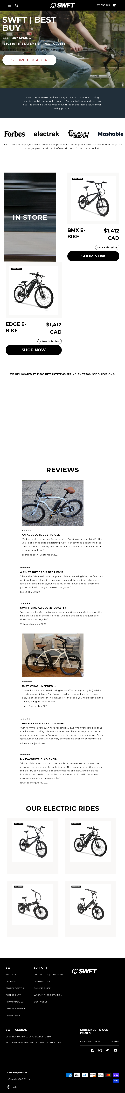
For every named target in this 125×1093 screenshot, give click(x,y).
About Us (11, 974)
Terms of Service (16, 1008)
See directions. (103, 374)
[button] (9, 5)
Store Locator (15, 988)
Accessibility (13, 995)
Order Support (43, 981)
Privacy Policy (14, 1002)
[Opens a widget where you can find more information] (12, 1087)
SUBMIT (115, 1042)
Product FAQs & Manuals (49, 974)
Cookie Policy (14, 1015)
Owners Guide (42, 988)
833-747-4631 (104, 5)
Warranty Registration (48, 995)
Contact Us (40, 1002)
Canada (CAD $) (17, 1079)
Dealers (10, 981)
